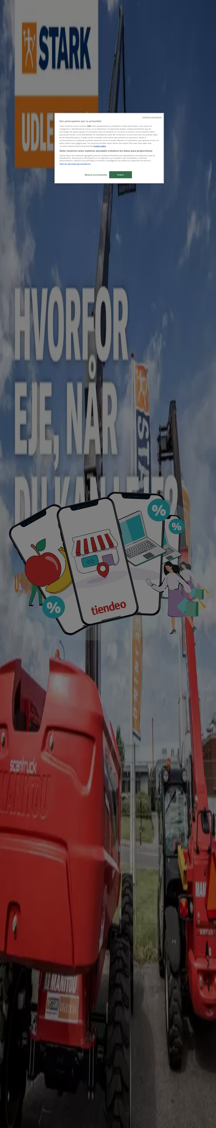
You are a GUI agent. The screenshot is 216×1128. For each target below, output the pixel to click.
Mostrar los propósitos (96, 174)
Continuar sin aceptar (151, 117)
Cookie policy (100, 146)
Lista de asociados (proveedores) (75, 164)
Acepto (120, 174)
